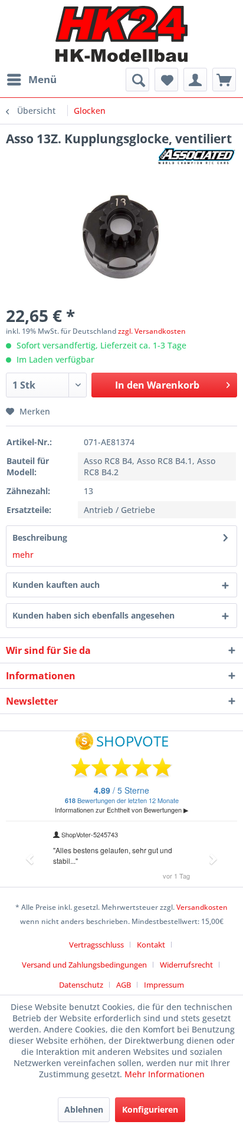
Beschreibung (39, 537)
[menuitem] (31, 79)
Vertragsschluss (96, 944)
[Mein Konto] (195, 79)
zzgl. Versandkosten (152, 331)
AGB (123, 984)
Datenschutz (81, 984)
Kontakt (151, 944)
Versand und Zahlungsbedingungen (84, 964)
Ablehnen (83, 1109)
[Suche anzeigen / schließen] (137, 79)
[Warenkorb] (224, 79)
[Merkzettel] (166, 79)
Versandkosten (202, 907)
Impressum (164, 984)
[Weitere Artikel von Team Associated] (197, 157)
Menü (42, 79)
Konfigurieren (150, 1109)
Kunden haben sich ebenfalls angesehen (93, 615)
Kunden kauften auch (56, 584)
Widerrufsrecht (186, 964)
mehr (23, 554)
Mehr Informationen (164, 1074)
